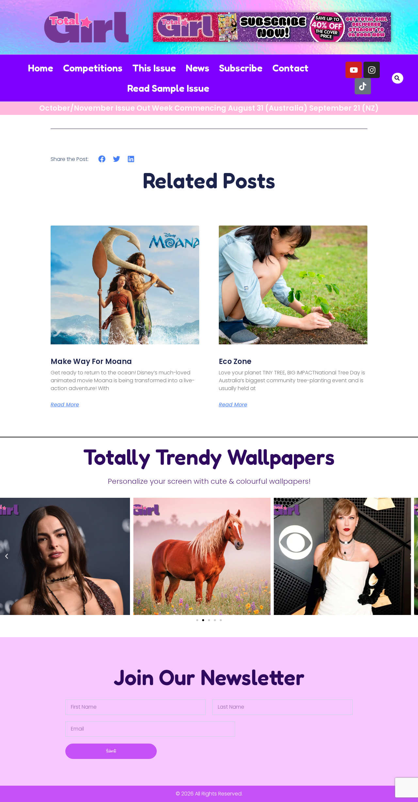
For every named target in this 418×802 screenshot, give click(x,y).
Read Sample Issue (168, 88)
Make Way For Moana (91, 361)
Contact (290, 68)
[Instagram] (371, 70)
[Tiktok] (363, 86)
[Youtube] (354, 70)
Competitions (92, 68)
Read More (65, 404)
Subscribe (241, 68)
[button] (397, 78)
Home (40, 68)
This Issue (154, 68)
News (197, 68)
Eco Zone (235, 361)
